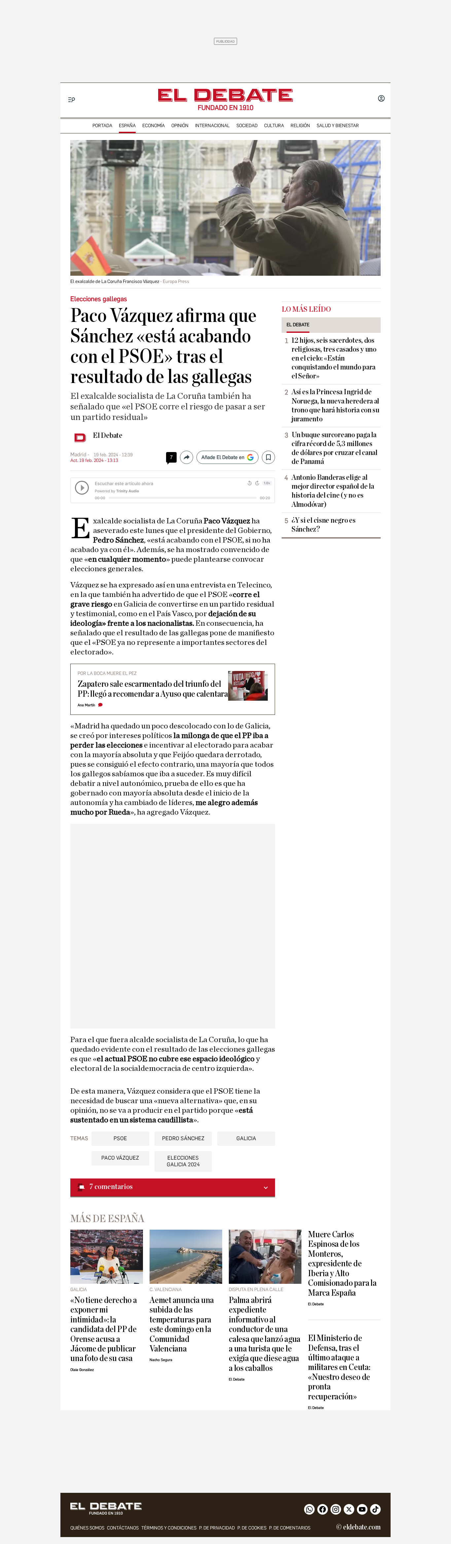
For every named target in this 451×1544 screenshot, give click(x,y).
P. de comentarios (289, 1528)
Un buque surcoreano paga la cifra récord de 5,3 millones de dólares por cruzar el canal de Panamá (334, 448)
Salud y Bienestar (338, 125)
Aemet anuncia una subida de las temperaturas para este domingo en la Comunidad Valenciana (182, 1324)
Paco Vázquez (120, 1158)
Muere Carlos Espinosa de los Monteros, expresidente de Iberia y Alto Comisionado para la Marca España (342, 1263)
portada (102, 125)
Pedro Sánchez (183, 1138)
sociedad (247, 125)
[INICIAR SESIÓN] (381, 99)
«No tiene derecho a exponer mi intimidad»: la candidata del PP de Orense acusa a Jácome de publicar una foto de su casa (103, 1329)
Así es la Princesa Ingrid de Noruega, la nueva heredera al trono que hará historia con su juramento (335, 405)
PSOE (120, 1138)
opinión (180, 125)
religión (300, 125)
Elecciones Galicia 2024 (183, 1161)
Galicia (246, 1138)
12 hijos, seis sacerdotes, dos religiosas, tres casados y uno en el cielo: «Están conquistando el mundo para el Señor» (334, 358)
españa (127, 125)
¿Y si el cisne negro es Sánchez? (324, 524)
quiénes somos (87, 1528)
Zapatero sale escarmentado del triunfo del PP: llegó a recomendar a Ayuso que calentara (153, 689)
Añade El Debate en (222, 457)
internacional (212, 125)
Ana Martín (86, 705)
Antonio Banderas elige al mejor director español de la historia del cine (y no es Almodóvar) (333, 491)
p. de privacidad (217, 1528)
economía (153, 125)
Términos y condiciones (168, 1528)
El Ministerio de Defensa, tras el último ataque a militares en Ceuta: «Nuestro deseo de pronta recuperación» (339, 1367)
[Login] (381, 99)
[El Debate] (225, 95)
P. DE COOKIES (251, 1528)
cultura (274, 125)
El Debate (107, 435)
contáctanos (123, 1528)
